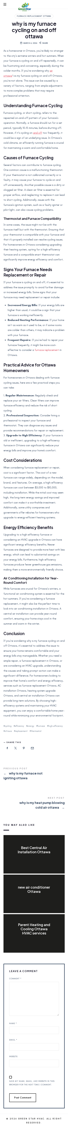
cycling (8, 726)
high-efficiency (55, 726)
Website (13, 1056)
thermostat (36, 731)
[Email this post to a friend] (32, 748)
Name (13, 1023)
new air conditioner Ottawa (34, 889)
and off (37, 132)
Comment (15, 979)
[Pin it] (24, 748)
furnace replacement (47, 350)
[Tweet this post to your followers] (15, 748)
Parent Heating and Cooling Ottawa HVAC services (34, 928)
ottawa (8, 731)
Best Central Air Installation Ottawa (34, 849)
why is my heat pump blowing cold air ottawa (34, 803)
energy (30, 726)
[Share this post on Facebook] (7, 748)
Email (13, 1040)
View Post (34, 859)
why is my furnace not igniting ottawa (34, 774)
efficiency (19, 726)
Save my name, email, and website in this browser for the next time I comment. (32, 1083)
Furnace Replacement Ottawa (34, 16)
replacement (21, 731)
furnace (41, 726)
